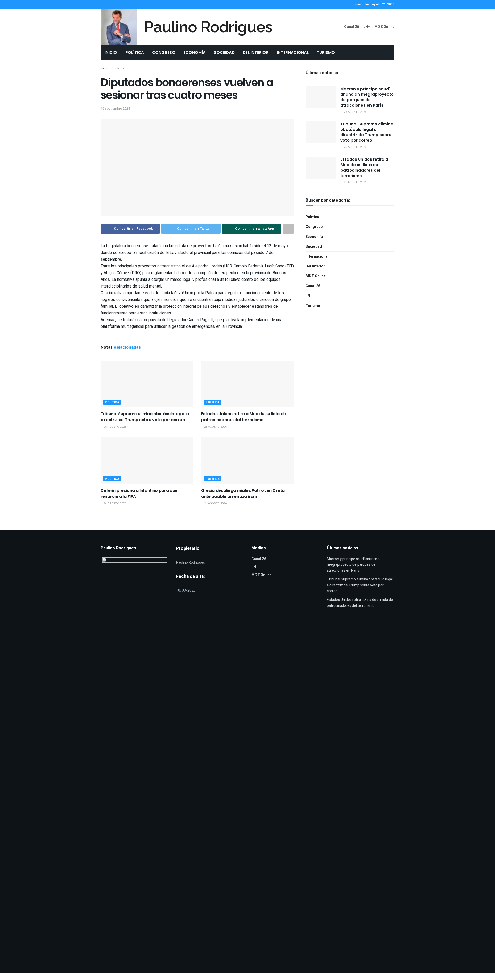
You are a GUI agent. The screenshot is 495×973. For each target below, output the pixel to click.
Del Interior (256, 52)
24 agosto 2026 (114, 503)
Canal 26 (351, 26)
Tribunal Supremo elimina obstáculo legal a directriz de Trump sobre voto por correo (145, 416)
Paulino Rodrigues (208, 27)
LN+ (366, 26)
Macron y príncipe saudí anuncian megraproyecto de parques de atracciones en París (367, 97)
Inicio (111, 52)
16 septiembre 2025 (115, 108)
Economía (195, 52)
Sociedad (224, 52)
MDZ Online (384, 26)
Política (134, 52)
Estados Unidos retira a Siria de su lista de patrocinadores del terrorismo (243, 416)
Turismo (326, 52)
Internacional (293, 52)
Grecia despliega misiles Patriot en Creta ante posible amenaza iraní (243, 493)
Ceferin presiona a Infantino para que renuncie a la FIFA (139, 493)
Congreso (163, 52)
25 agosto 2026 (114, 427)
